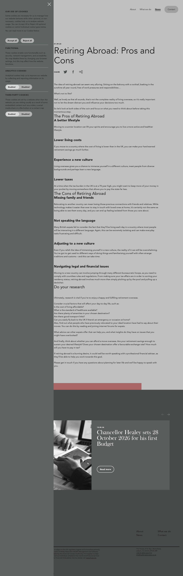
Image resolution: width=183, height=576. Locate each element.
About (133, 9)
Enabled (11, 87)
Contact (171, 9)
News (158, 9)
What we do (145, 9)
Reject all (27, 40)
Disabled (25, 87)
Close (49, 3)
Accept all (12, 40)
